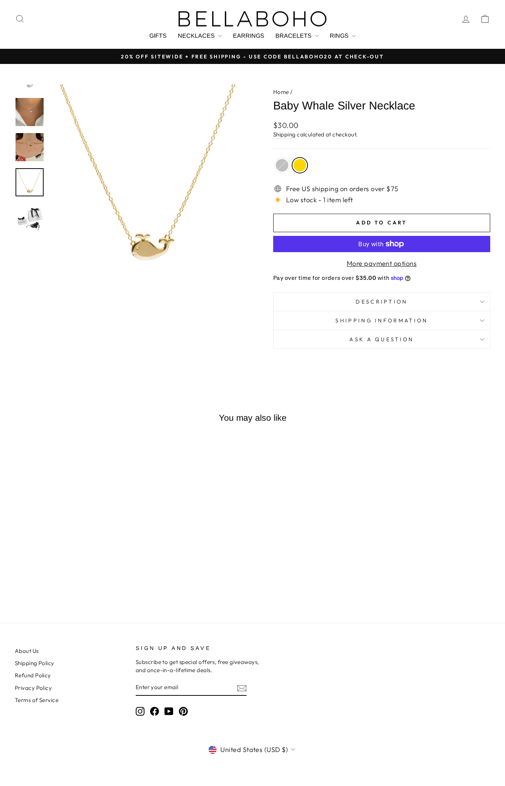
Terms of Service (36, 700)
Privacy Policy (33, 687)
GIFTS (158, 36)
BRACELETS (294, 36)
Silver (282, 165)
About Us (27, 650)
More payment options (382, 263)
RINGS (340, 36)
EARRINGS (248, 36)
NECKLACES (197, 36)
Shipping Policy (34, 663)
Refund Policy (33, 675)
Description (382, 301)
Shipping (284, 134)
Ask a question (381, 339)
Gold (299, 165)
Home (281, 91)
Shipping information (381, 320)
